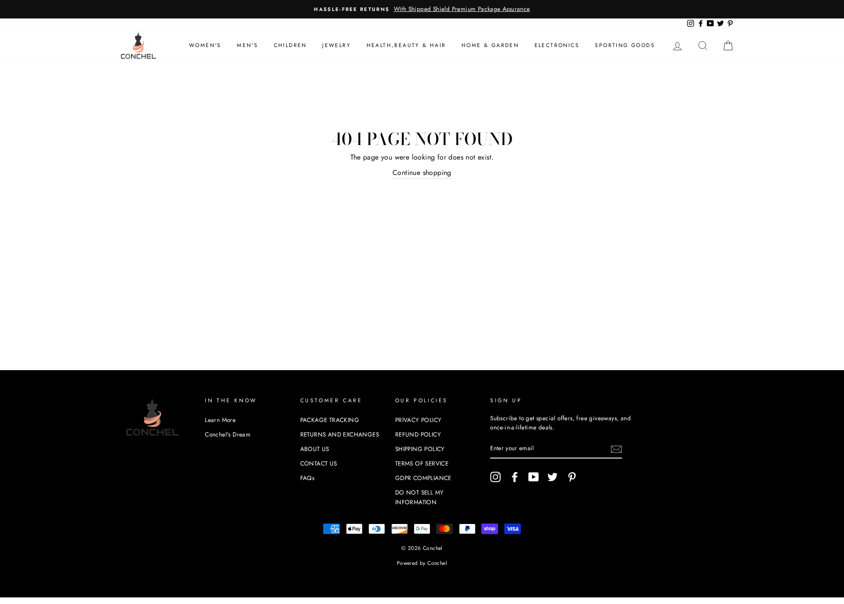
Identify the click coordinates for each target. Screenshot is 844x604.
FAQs (307, 477)
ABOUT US (314, 448)
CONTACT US (318, 463)
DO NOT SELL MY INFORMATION (419, 497)
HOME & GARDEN (490, 45)
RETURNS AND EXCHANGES (339, 434)
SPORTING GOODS (625, 45)
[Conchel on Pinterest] (572, 477)
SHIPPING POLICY (420, 448)
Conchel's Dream (228, 434)
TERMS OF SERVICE (421, 463)
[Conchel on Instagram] (495, 477)
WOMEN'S (205, 45)
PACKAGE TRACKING (329, 419)
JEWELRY (336, 45)
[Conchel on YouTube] (533, 477)
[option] (422, 9)
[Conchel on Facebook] (514, 477)
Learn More (220, 419)
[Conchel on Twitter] (552, 477)
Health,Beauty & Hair (406, 45)
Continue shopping (422, 172)
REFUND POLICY (418, 434)
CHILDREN (290, 45)
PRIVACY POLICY (418, 419)
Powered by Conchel (422, 563)
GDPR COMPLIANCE (423, 477)
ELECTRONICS (557, 45)
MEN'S (247, 45)
